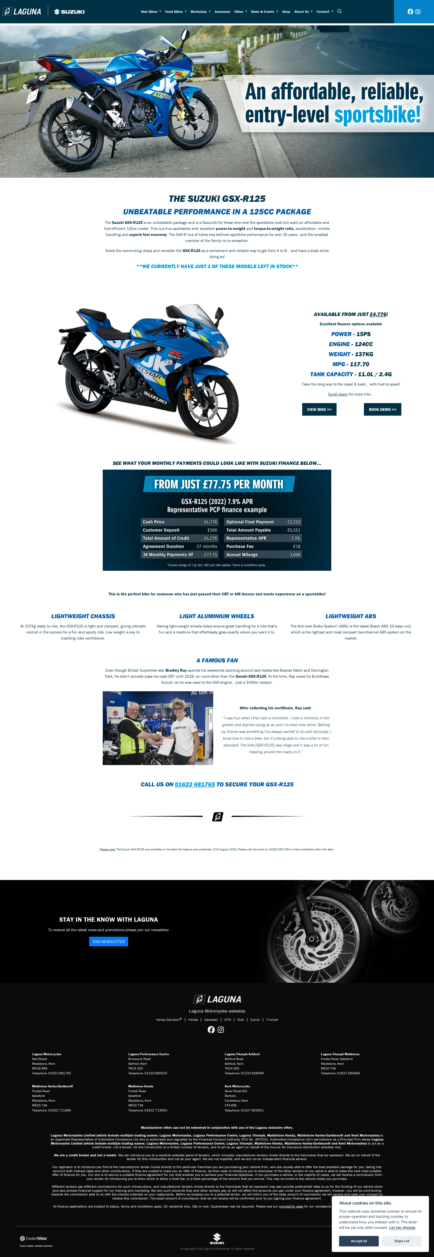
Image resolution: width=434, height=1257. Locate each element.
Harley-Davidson (169, 1019)
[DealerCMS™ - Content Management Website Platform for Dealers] (83, 1238)
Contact (323, 11)
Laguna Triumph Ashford (242, 1054)
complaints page (291, 1206)
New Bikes (149, 11)
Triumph (272, 1019)
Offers (239, 11)
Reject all (402, 1241)
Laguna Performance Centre (148, 1054)
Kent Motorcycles (237, 1086)
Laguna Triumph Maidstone (340, 1054)
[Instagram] (222, 1029)
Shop (286, 11)
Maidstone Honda (140, 1086)
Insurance (222, 11)
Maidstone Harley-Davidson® (52, 1086)
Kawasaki (211, 1019)
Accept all (359, 1241)
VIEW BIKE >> (319, 409)
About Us (302, 11)
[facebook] (410, 12)
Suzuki (255, 1019)
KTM (227, 1019)
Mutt (240, 1019)
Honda (193, 1019)
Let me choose (402, 1227)
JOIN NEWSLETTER (108, 941)
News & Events (263, 11)
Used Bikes (174, 11)
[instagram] (417, 12)
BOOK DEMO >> (382, 409)
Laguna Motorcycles (46, 1054)
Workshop (199, 11)
